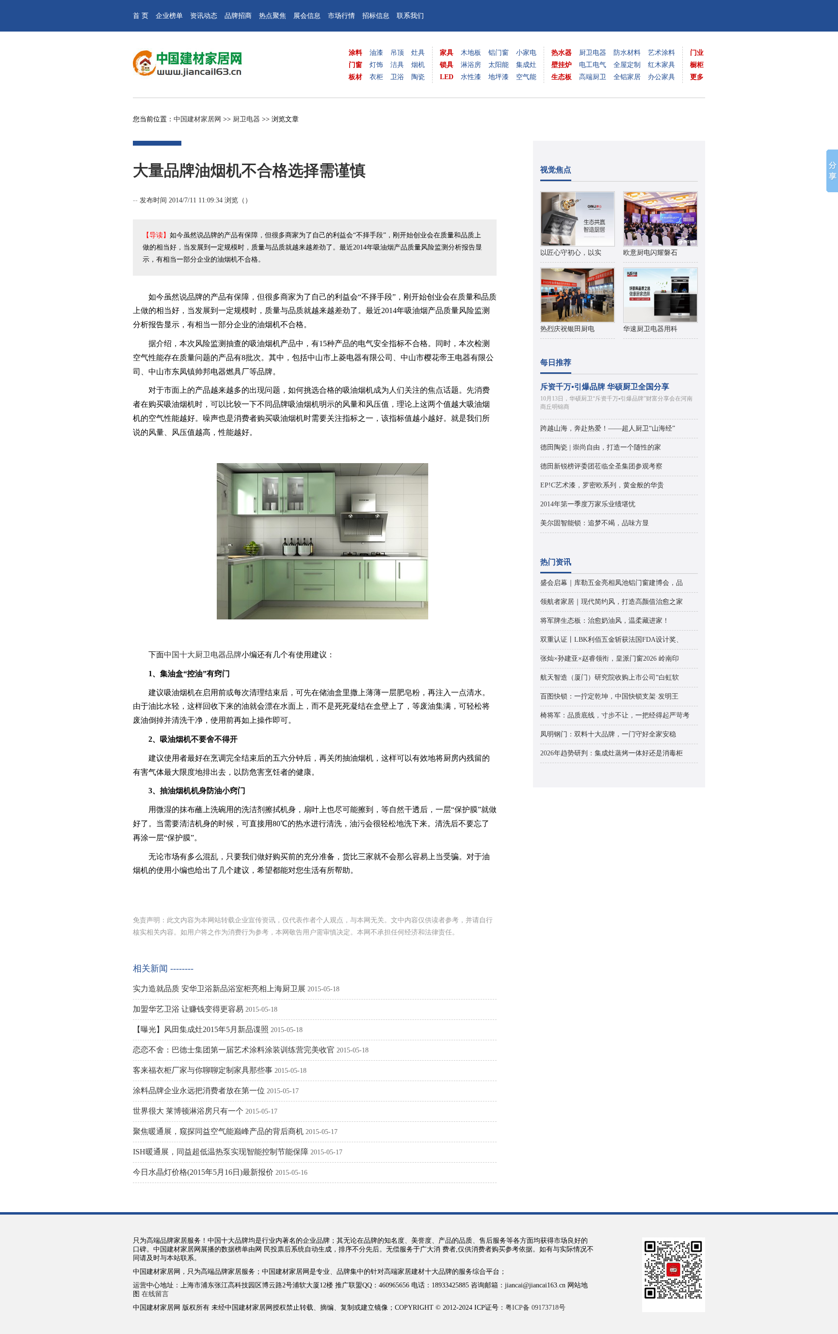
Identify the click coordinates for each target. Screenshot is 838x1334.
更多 (697, 77)
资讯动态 (203, 15)
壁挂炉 (561, 64)
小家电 (526, 52)
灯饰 (376, 64)
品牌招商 (238, 15)
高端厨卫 (592, 77)
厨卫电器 (592, 52)
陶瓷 (418, 77)
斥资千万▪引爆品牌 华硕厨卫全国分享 (604, 387)
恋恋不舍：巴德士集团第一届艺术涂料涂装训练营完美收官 (234, 1050)
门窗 (355, 64)
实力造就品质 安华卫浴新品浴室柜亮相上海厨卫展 (219, 988)
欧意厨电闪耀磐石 (650, 252)
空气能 (526, 77)
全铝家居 (627, 77)
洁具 (397, 64)
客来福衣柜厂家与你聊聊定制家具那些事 (203, 1070)
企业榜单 (169, 15)
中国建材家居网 (197, 119)
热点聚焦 (272, 15)
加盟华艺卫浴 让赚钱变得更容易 (188, 1009)
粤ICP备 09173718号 (535, 1307)
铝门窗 (498, 52)
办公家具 (661, 77)
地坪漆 (498, 77)
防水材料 (627, 52)
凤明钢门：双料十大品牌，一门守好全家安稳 (608, 734)
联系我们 (410, 15)
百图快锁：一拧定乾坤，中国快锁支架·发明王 (609, 696)
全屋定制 (627, 64)
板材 (355, 77)
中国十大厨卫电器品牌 (203, 654)
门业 (697, 52)
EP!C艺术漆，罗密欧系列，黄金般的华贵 (602, 485)
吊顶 (397, 52)
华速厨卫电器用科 (650, 329)
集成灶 (526, 64)
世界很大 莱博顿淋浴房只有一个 (188, 1111)
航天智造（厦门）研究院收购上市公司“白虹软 (609, 677)
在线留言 (155, 1294)
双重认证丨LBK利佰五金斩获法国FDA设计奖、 (611, 639)
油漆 (376, 52)
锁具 (446, 64)
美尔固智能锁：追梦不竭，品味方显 (594, 523)
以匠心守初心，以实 (570, 252)
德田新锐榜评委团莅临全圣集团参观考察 (601, 466)
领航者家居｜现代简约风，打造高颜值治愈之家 (611, 601)
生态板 (561, 77)
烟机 (418, 64)
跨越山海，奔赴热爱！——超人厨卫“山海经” (607, 428)
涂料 (355, 52)
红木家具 (661, 64)
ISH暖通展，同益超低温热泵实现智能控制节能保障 (220, 1152)
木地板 (471, 52)
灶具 (418, 52)
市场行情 (341, 15)
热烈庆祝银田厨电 (567, 329)
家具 (446, 52)
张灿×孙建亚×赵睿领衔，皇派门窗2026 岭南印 (609, 658)
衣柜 (376, 77)
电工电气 (592, 64)
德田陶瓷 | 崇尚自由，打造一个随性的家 (600, 447)
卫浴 (397, 77)
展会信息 (307, 15)
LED (446, 77)
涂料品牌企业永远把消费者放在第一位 (199, 1090)
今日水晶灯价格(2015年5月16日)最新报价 (203, 1172)
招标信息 (375, 15)
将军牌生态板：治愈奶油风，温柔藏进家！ (604, 620)
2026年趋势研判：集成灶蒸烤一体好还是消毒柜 (611, 753)
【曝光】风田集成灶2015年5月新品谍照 (201, 1029)
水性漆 (471, 77)
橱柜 (697, 64)
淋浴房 (471, 64)
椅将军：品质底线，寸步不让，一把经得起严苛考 (615, 715)
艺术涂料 (661, 52)
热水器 (561, 52)
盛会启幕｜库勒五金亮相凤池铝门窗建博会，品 (611, 582)
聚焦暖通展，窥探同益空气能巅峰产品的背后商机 (218, 1131)
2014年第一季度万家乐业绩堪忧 (587, 504)
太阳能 (498, 64)
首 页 (140, 15)
